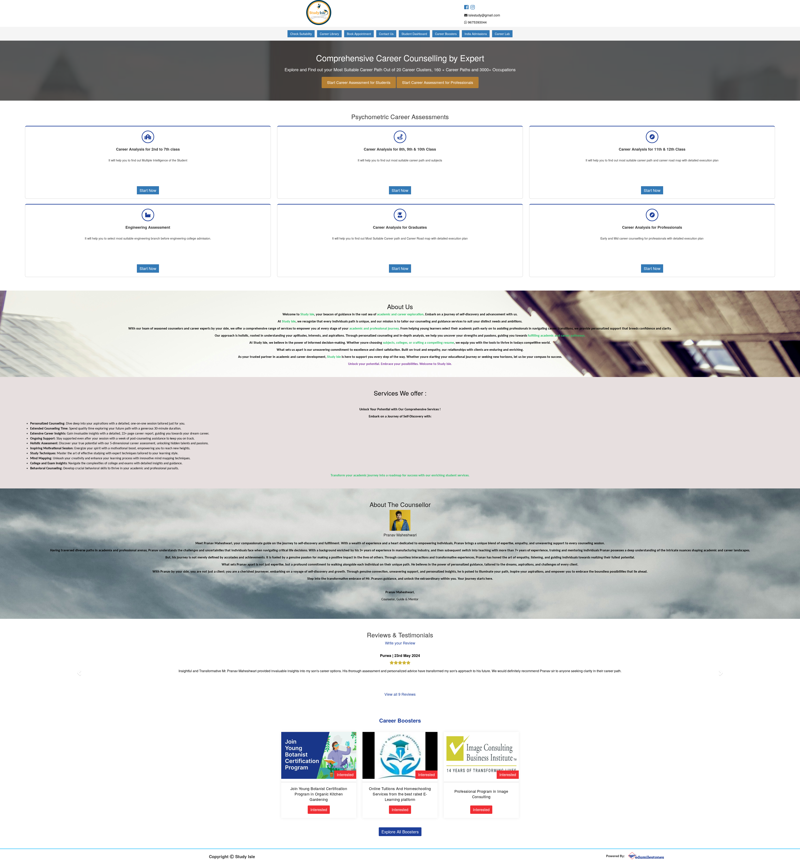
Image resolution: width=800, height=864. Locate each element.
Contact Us (386, 34)
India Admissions (476, 34)
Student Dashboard (414, 34)
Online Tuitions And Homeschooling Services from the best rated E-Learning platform (400, 794)
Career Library (329, 34)
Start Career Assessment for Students (358, 82)
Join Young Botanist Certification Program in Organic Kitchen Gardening (318, 794)
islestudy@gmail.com (484, 15)
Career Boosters (446, 34)
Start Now (148, 190)
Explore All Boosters (400, 832)
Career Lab (502, 34)
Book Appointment (359, 34)
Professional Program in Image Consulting (481, 793)
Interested (345, 774)
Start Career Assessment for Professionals (437, 82)
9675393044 (477, 22)
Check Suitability (301, 34)
